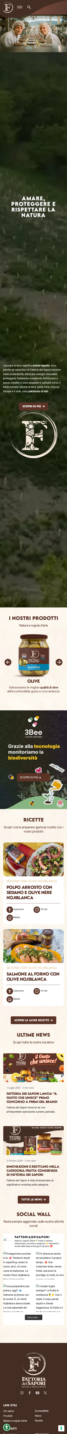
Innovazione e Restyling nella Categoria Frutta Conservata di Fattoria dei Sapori (33, 1170)
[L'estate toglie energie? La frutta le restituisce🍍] (50, 1298)
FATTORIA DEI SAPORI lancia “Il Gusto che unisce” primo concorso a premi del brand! (32, 1098)
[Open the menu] (19, 7)
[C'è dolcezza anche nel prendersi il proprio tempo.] (50, 1265)
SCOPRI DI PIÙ (31, 406)
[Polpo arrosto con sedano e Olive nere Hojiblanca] (33, 859)
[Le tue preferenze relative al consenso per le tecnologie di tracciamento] (61, 1428)
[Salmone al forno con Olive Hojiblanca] (33, 946)
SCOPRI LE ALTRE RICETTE (31, 1020)
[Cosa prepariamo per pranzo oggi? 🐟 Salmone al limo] (17, 1298)
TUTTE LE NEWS (31, 1199)
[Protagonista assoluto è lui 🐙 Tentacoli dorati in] (17, 1265)
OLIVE (33, 681)
